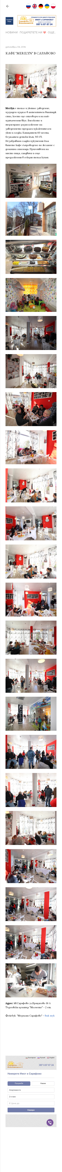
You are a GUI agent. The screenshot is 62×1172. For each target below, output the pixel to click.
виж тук (50, 1015)
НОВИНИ (12, 32)
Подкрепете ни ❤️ (33, 32)
